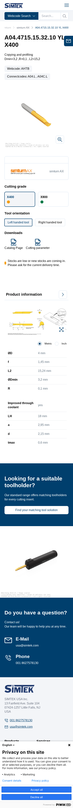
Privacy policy (40, 780)
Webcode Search (19, 16)
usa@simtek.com (27, 645)
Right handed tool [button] (50, 222)
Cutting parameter (38, 247)
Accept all (37, 789)
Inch (64, 343)
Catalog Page (13, 247)
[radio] (40, 344)
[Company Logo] (19, 689)
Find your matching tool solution (36, 510)
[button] (19, 199)
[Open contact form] (68, 41)
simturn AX (23, 27)
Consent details (11, 780)
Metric (48, 343)
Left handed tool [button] (18, 222)
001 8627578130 (27, 663)
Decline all (36, 797)
